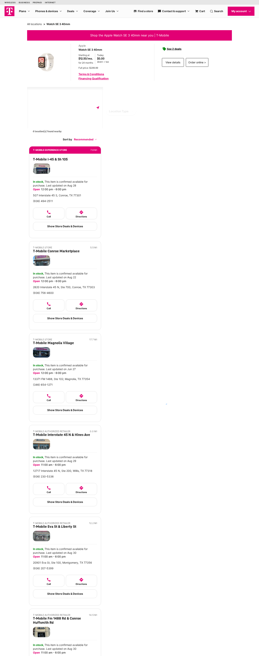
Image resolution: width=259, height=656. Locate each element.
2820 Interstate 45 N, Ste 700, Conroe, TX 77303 (64, 287)
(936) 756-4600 (43, 292)
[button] (85, 139)
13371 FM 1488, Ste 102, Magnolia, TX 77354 (61, 379)
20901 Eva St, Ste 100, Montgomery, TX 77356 (62, 562)
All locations (34, 24)
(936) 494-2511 (43, 201)
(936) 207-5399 (43, 568)
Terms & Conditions (91, 74)
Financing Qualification (93, 78)
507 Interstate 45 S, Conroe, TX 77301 (57, 195)
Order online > (197, 62)
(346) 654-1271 (43, 384)
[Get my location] (98, 107)
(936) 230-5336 (43, 476)
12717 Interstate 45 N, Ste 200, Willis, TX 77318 (62, 470)
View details (173, 62)
